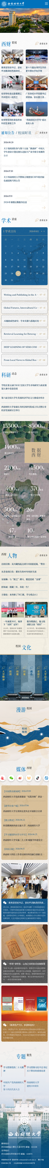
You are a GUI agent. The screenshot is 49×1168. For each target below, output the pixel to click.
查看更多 (43, 43)
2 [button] (24, 31)
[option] (24, 21)
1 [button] (19, 31)
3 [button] (29, 31)
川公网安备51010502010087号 (24, 1163)
